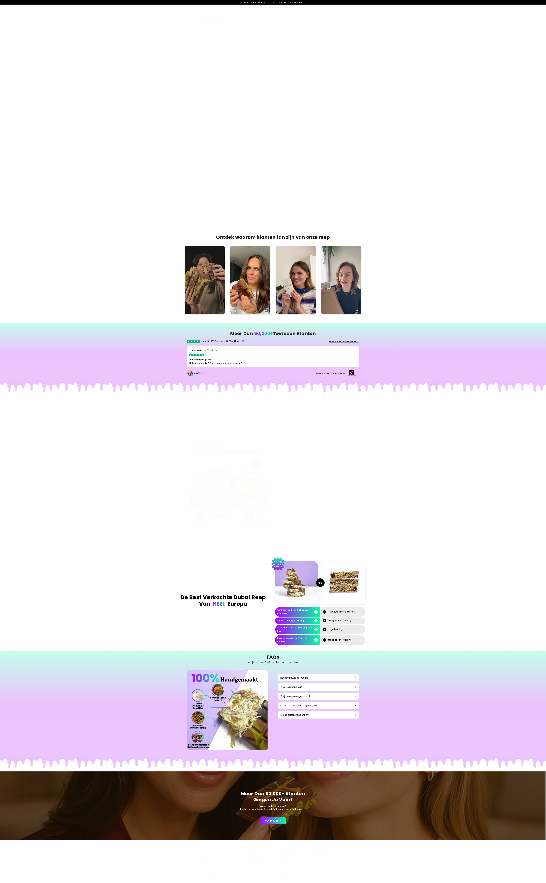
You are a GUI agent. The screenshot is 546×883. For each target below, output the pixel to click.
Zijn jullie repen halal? (291, 687)
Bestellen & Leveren (287, 866)
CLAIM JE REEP (273, 820)
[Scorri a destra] (269, 71)
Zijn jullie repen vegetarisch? (295, 696)
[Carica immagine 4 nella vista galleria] (246, 70)
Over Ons (310, 860)
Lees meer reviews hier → (344, 341)
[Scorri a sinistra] (196, 71)
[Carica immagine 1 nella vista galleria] (205, 70)
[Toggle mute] (221, 310)
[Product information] (349, 141)
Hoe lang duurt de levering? (295, 677)
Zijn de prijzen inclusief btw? (295, 714)
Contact (282, 860)
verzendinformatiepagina (290, 872)
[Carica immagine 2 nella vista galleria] (219, 70)
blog (280, 879)
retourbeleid (284, 875)
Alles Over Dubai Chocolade (319, 857)
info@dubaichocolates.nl (263, 860)
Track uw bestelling (260, 866)
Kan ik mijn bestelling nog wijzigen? (298, 705)
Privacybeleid (284, 863)
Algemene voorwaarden (290, 869)
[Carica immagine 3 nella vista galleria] (233, 70)
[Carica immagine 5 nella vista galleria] (260, 70)
